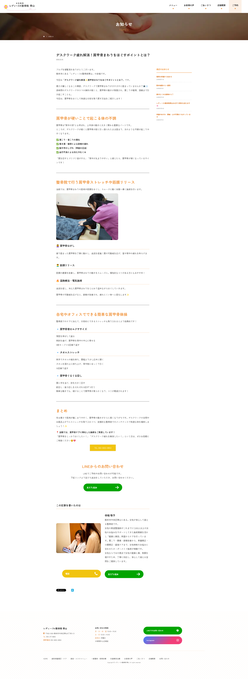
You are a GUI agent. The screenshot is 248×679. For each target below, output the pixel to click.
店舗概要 (221, 5)
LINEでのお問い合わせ (155, 630)
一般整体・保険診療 (98, 658)
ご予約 (235, 5)
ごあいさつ (206, 5)
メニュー (173, 5)
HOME (45, 658)
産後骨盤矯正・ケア (59, 658)
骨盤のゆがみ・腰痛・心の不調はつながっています (173, 115)
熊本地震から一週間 (163, 85)
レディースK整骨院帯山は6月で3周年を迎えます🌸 (173, 104)
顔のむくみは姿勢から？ (164, 94)
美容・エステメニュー (79, 658)
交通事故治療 (115, 658)
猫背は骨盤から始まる (164, 76)
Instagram (150, 640)
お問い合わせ (164, 658)
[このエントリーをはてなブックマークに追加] (72, 590)
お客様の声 (189, 5)
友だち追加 (92, 487)
